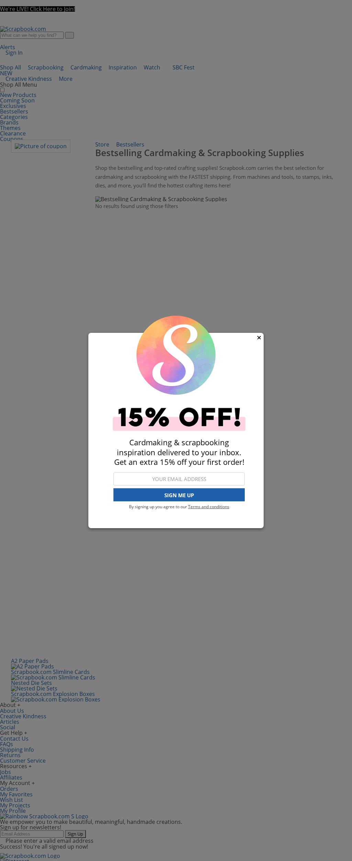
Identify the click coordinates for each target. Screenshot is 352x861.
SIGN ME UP (179, 495)
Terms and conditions (208, 507)
